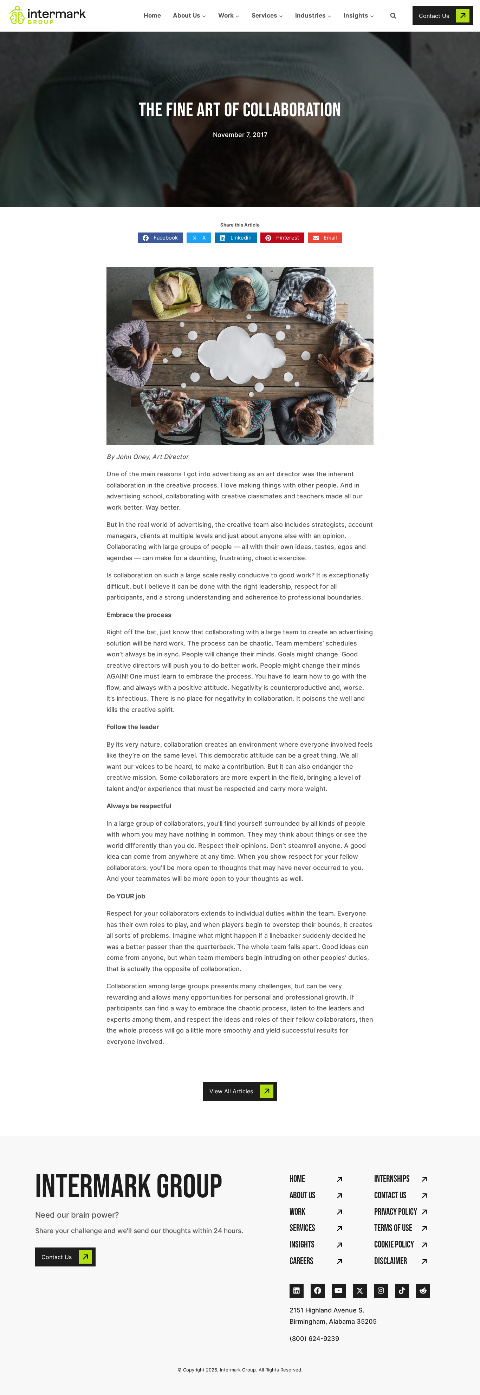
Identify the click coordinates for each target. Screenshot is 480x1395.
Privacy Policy (395, 1212)
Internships (392, 1179)
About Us (303, 1195)
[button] (443, 15)
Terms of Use (393, 1228)
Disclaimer (390, 1261)
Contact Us (390, 1195)
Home (152, 15)
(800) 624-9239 (314, 1338)
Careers (301, 1261)
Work (297, 1212)
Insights (302, 1244)
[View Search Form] (393, 15)
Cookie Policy (394, 1244)
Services (302, 1228)
